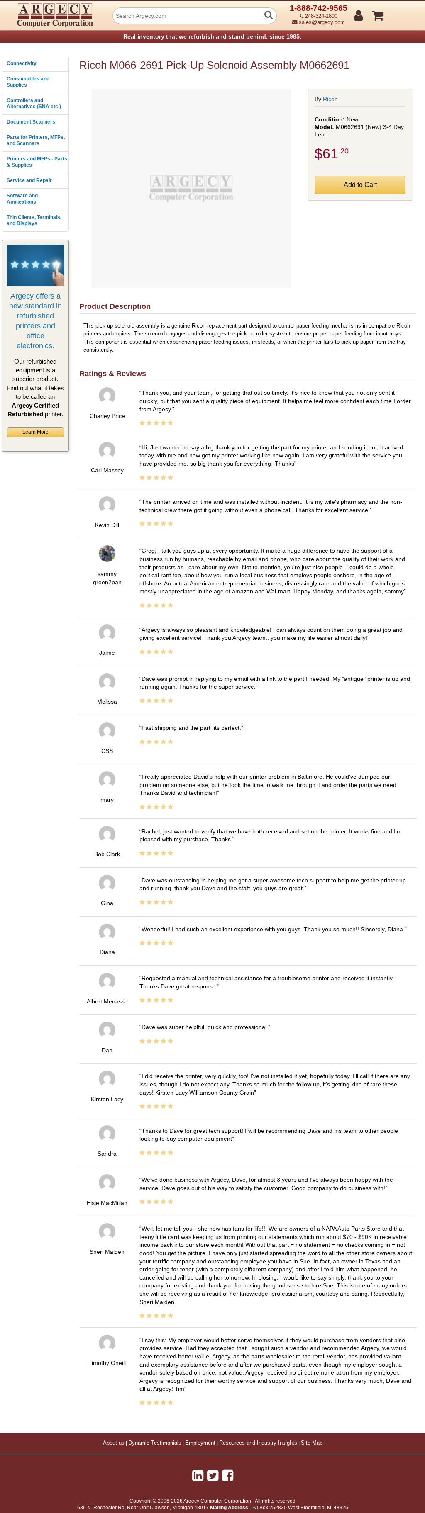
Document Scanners (31, 122)
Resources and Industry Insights (258, 1443)
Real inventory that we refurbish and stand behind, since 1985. (212, 36)
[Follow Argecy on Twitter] (212, 1475)
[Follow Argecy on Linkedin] (197, 1475)
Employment (200, 1443)
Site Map (311, 1443)
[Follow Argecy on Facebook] (227, 1475)
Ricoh (330, 99)
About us (114, 1443)
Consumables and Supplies (28, 82)
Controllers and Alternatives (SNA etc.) (34, 103)
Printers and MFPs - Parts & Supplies (37, 162)
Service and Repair (29, 180)
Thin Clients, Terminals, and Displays (34, 220)
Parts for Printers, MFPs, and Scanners (36, 140)
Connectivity (22, 63)
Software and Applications (22, 199)
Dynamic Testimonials (154, 1443)
